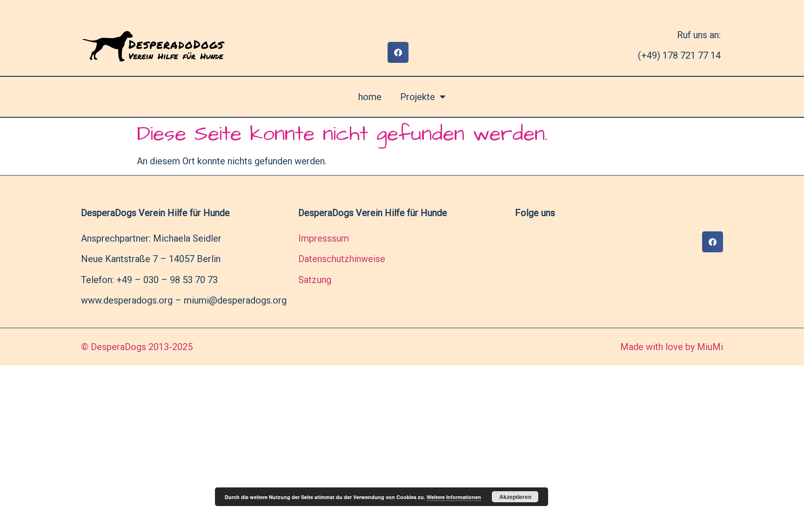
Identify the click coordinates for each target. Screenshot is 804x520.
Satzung (314, 279)
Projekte (417, 96)
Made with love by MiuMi (671, 346)
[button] (398, 52)
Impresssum (323, 238)
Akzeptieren (515, 497)
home (370, 96)
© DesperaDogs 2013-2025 (137, 346)
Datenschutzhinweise (341, 258)
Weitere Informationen (454, 496)
